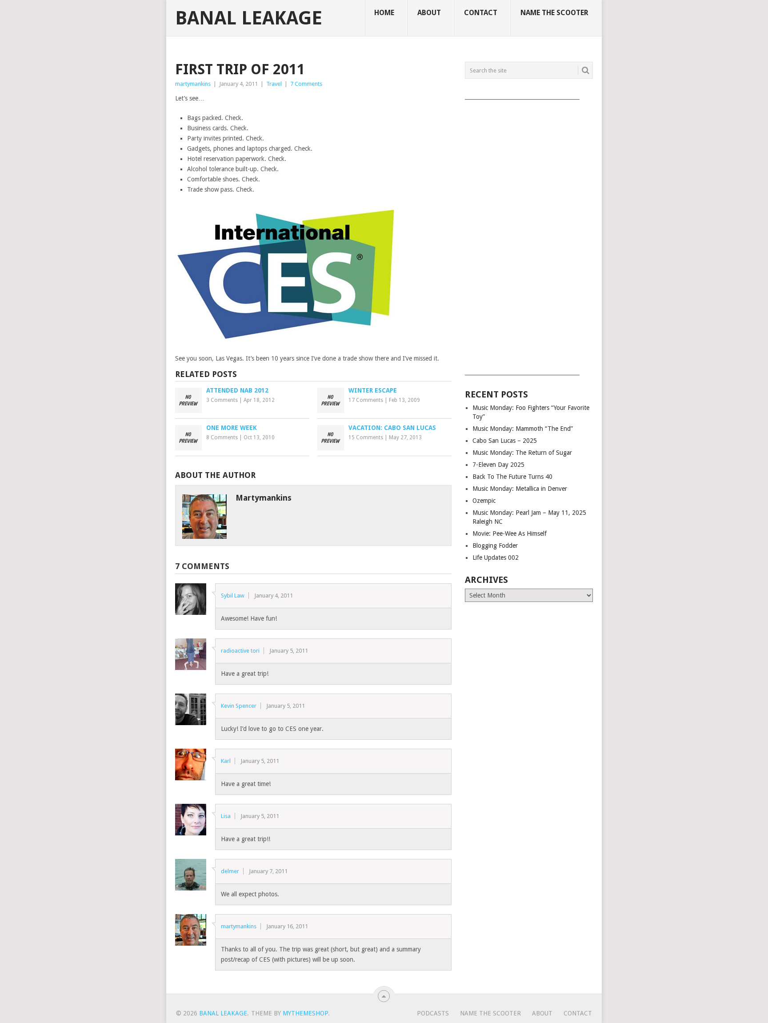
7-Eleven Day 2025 (498, 464)
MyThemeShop (305, 1013)
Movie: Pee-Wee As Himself (509, 533)
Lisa (226, 816)
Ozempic (484, 500)
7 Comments (306, 83)
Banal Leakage (248, 18)
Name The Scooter (554, 12)
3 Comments (222, 400)
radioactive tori (240, 650)
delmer (230, 871)
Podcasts (433, 1013)
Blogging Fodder (495, 545)
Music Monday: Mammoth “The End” (522, 428)
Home (384, 12)
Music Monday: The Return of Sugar (522, 452)
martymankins (193, 83)
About (429, 12)
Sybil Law (232, 595)
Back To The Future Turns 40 (512, 476)
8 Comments (222, 437)
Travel (274, 83)
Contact (480, 12)
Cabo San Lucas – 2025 (504, 440)
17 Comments (365, 400)
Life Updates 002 (495, 557)
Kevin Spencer (238, 705)
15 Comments (365, 437)
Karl (226, 761)
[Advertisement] (529, 234)
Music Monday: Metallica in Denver (519, 488)
